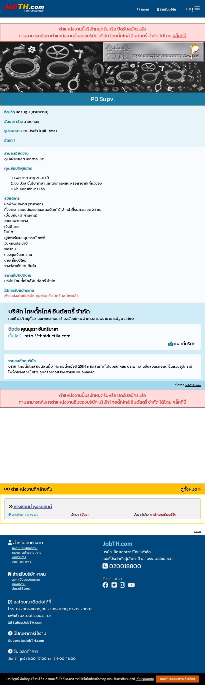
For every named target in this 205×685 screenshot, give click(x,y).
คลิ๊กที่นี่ (179, 35)
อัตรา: (79, 514)
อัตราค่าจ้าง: (155, 514)
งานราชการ (19, 557)
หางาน (144, 9)
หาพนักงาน (19, 584)
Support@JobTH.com (26, 640)
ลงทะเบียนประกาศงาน (26, 579)
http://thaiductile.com (47, 335)
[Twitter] (114, 585)
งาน (38, 552)
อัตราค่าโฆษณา (22, 588)
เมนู (189, 8)
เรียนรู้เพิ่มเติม (145, 679)
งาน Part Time (21, 561)
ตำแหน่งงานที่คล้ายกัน (31, 489)
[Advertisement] (102, 448)
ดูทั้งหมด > (190, 489)
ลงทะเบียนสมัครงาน (25, 548)
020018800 (125, 566)
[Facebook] (105, 585)
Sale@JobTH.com (27, 622)
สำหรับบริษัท (167, 9)
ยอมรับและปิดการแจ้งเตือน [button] (177, 679)
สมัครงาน (28, 552)
